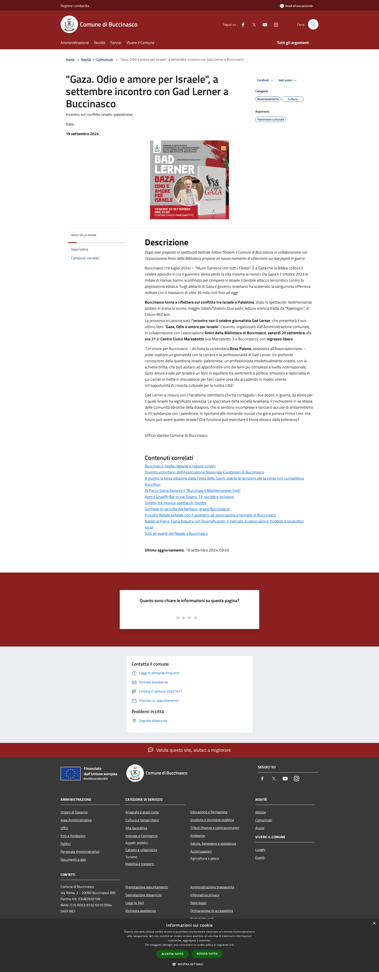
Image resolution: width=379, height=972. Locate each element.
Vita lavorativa (136, 828)
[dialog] (189, 945)
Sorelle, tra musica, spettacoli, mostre (176, 503)
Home (70, 59)
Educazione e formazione (208, 812)
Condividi (263, 80)
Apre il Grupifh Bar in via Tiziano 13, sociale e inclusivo (189, 497)
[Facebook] (241, 24)
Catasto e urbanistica (141, 849)
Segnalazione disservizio (143, 895)
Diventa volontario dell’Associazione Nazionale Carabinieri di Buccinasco (204, 472)
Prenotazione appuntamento (146, 887)
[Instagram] (274, 24)
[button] (189, 964)
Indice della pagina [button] (83, 235)
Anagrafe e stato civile (142, 812)
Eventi (260, 857)
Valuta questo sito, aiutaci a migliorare (193, 749)
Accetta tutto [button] (172, 954)
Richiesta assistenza (140, 910)
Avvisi (259, 828)
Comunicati (104, 59)
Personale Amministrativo (80, 851)
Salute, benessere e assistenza (213, 843)
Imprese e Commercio (141, 835)
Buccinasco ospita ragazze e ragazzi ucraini (180, 466)
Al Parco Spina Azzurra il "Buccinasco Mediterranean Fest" (193, 490)
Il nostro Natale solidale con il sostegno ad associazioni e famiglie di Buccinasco (210, 515)
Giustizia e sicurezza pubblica (212, 819)
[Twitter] (252, 24)
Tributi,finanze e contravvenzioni (214, 827)
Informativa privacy (204, 895)
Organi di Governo (74, 812)
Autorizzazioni (201, 851)
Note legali (198, 902)
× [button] (374, 923)
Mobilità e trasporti (139, 863)
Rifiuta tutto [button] (207, 954)
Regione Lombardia (75, 5)
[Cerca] (313, 24)
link (231, 945)
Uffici (64, 828)
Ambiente (197, 835)
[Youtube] (263, 24)
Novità (86, 59)
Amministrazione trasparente (212, 887)
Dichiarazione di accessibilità (211, 910)
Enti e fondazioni (73, 835)
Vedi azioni (285, 80)
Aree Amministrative (76, 820)
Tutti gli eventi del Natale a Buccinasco (176, 533)
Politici (66, 843)
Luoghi (260, 849)
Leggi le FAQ (134, 902)
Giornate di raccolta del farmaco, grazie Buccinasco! (187, 509)
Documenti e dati (73, 859)
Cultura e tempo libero (142, 820)
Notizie (260, 812)
